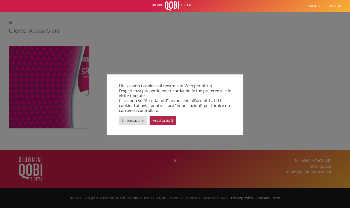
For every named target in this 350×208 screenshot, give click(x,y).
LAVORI (334, 6)
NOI (312, 6)
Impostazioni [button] (133, 120)
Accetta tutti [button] (163, 120)
